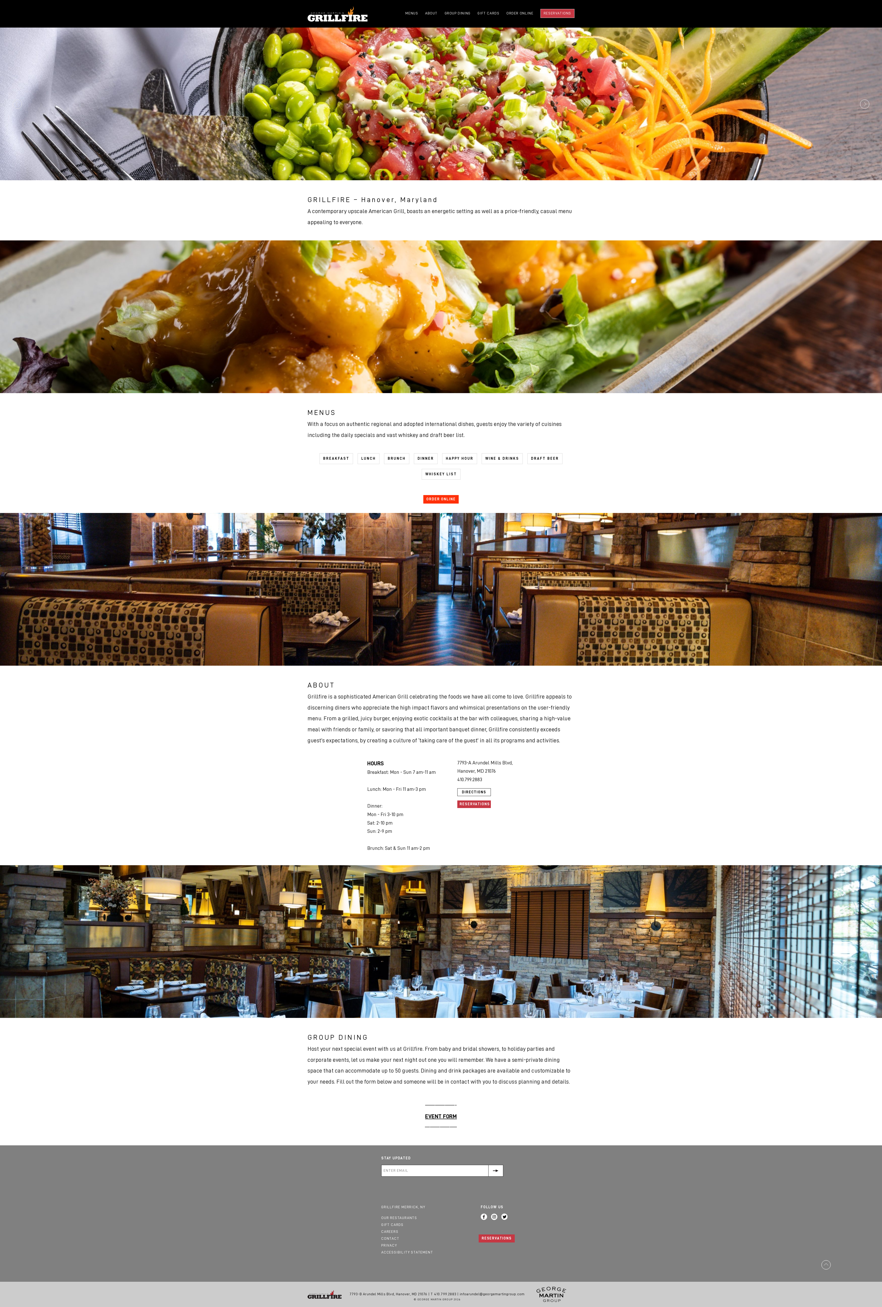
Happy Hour (459, 458)
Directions (474, 792)
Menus (411, 13)
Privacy (389, 1245)
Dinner (426, 458)
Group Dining (458, 13)
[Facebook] (484, 1217)
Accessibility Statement (407, 1252)
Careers (390, 1232)
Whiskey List (441, 474)
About (431, 13)
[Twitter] (504, 1217)
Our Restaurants (399, 1218)
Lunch (368, 458)
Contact (390, 1238)
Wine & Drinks (502, 458)
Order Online (519, 13)
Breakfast (336, 458)
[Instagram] (494, 1217)
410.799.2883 (445, 1294)
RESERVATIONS (497, 1238)
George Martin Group (551, 1294)
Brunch (397, 458)
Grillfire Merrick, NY (403, 1207)
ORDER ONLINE (441, 499)
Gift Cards (488, 13)
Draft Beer (545, 458)
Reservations (557, 13)
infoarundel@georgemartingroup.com (492, 1294)
